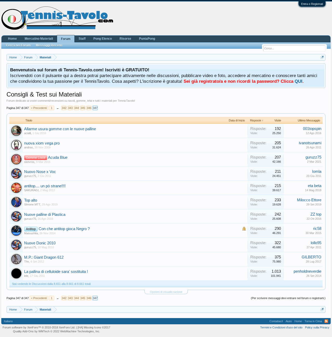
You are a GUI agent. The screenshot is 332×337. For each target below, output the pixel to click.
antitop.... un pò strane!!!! (45, 186)
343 (70, 107)
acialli (27, 133)
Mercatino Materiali (39, 38)
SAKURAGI (31, 190)
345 (82, 107)
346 (89, 107)
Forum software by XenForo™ (39, 327)
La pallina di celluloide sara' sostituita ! (56, 272)
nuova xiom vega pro (42, 143)
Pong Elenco (102, 38)
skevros (29, 161)
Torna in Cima (313, 321)
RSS (326, 321)
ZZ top (315, 214)
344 (76, 107)
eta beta (314, 186)
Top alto (30, 200)
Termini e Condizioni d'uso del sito (281, 327)
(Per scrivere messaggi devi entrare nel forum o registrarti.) (288, 298)
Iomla (316, 171)
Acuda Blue (57, 157)
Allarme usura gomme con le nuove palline (60, 129)
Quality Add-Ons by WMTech (56, 331)
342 (64, 107)
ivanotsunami (310, 143)
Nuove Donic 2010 (40, 243)
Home (12, 38)
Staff (82, 38)
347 (95, 107)
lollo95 (316, 243)
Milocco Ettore (309, 200)
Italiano (8, 321)
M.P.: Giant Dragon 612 (44, 257)
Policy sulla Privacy (317, 327)
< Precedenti (39, 107)
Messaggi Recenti (49, 45)
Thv (26, 261)
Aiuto (289, 321)
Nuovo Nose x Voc (40, 172)
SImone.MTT (32, 204)
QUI (298, 81)
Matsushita (31, 233)
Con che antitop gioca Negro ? (64, 229)
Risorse (125, 38)
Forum (66, 39)
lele (26, 275)
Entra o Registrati (312, 3)
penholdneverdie (307, 271)
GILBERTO (311, 257)
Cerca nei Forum (18, 45)
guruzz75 (313, 157)
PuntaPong (147, 38)
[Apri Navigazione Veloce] (322, 57)
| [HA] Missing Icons (93, 327)
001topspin (312, 129)
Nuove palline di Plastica (44, 214)
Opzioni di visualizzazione (166, 291)
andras (28, 147)
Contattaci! (276, 321)
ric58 (317, 228)
